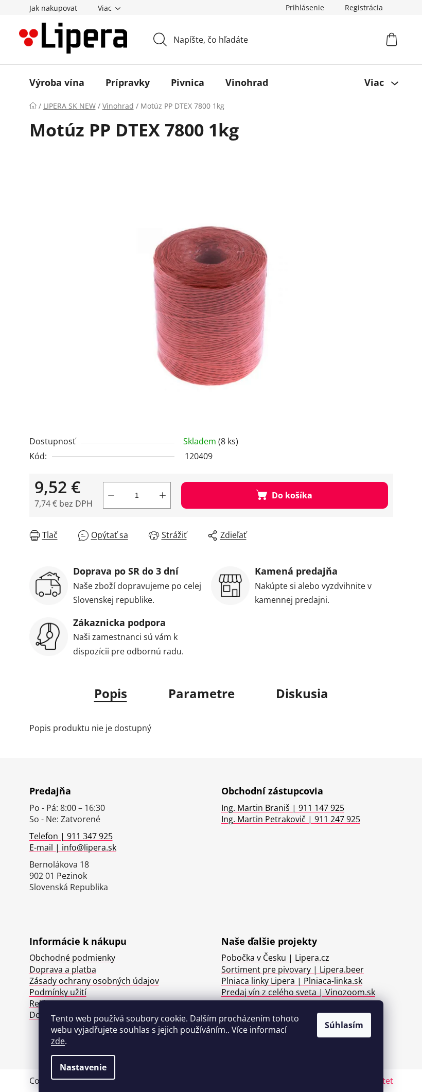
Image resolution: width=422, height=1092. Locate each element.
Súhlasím (344, 1025)
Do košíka (292, 495)
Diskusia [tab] (302, 693)
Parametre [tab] (201, 693)
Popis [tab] (110, 693)
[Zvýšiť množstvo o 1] (162, 495)
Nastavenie (83, 1067)
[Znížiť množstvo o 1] (111, 495)
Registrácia (364, 7)
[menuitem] (57, 82)
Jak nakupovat (53, 8)
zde (58, 1041)
